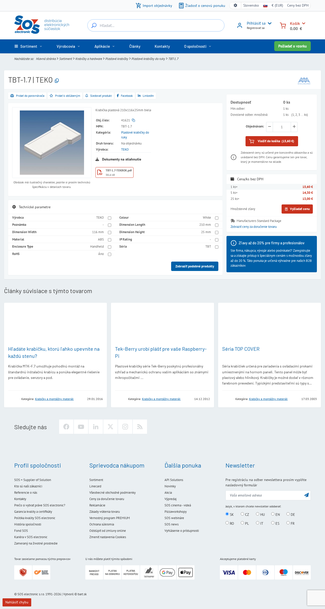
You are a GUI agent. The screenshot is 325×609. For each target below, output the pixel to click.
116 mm (98, 232)
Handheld (97, 246)
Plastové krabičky (116, 59)
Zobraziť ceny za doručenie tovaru (254, 227)
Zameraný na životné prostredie (36, 543)
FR (292, 523)
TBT (208, 246)
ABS (101, 239)
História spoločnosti (27, 524)
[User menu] (269, 23)
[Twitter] (110, 427)
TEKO (125, 149)
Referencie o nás (25, 492)
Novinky (170, 486)
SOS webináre (174, 518)
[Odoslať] (306, 495)
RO (231, 523)
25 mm (206, 232)
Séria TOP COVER (240, 349)
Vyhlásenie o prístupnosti (182, 530)
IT (261, 523)
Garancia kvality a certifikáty (33, 511)
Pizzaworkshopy (176, 511)
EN (277, 514)
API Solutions (174, 480)
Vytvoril (68, 594)
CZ (246, 514)
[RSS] (140, 427)
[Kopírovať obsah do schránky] (57, 81)
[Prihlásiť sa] (240, 27)
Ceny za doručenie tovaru (106, 499)
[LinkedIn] (96, 427)
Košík (295, 23)
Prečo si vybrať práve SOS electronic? (39, 505)
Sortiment (65, 59)
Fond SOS (21, 530)
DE (292, 514)
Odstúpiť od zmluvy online (107, 530)
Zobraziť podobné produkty (194, 266)
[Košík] (283, 25)
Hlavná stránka (46, 59)
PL (246, 523)
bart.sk (82, 594)
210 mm (205, 224)
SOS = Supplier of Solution (32, 480)
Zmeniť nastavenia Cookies (107, 537)
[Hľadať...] (93, 25)
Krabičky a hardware (88, 59)
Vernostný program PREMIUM (109, 518)
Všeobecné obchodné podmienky (112, 492)
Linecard (95, 486)
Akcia (168, 492)
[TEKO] (304, 80)
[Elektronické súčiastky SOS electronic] (41, 24)
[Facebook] (66, 427)
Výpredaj (170, 499)
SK (231, 514)
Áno (101, 254)
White (207, 217)
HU (262, 514)
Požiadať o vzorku (292, 46)
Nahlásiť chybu (16, 602)
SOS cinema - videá (178, 505)
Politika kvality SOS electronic (34, 518)
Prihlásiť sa (256, 23)
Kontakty (20, 499)
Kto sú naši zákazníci (28, 486)
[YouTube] (81, 427)
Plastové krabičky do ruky (148, 59)
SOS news (171, 524)
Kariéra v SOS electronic (30, 537)
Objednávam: (255, 126)
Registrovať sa (256, 28)
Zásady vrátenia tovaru (104, 511)
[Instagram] (125, 427)
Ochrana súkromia (101, 524)
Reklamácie (97, 505)
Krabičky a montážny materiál (54, 399)
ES (276, 523)
